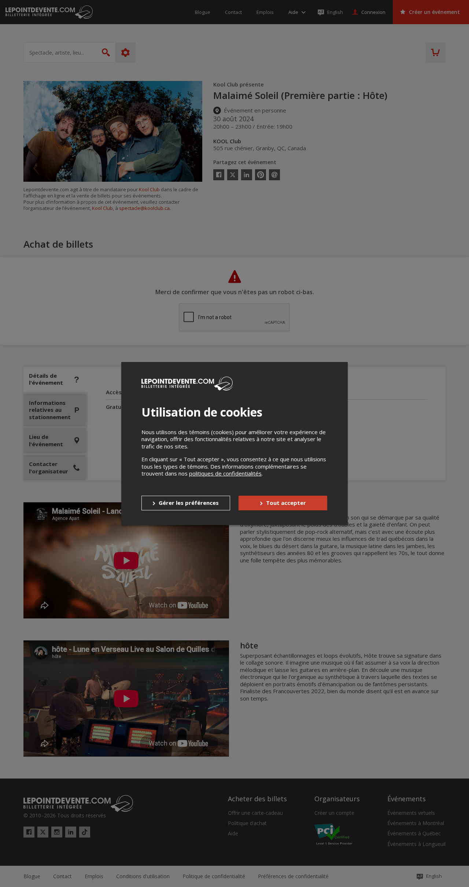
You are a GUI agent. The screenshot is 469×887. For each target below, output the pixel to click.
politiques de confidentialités (225, 473)
